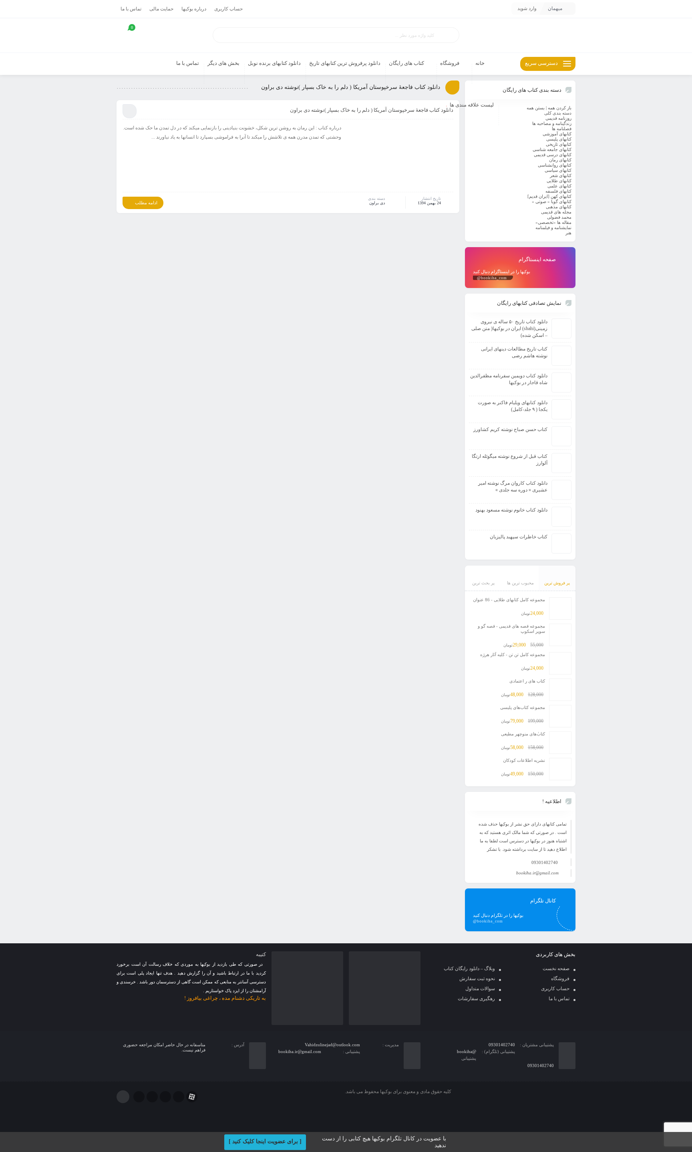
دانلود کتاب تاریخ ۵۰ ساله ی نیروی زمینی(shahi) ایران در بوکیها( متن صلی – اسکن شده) (509, 328)
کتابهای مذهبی (558, 206)
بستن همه (536, 107)
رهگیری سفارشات (476, 998)
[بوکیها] (520, 35)
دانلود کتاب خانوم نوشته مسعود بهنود (511, 510)
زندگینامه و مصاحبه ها (551, 123)
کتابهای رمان (560, 159)
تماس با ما (131, 9)
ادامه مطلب (146, 202)
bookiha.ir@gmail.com (537, 872)
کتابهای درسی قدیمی (552, 154)
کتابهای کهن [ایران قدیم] (549, 196)
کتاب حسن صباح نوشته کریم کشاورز (510, 429)
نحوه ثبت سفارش (477, 978)
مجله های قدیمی (556, 211)
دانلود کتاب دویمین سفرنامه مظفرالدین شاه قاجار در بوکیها (508, 379)
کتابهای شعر (560, 175)
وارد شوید (527, 8)
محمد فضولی (559, 217)
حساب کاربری (228, 9)
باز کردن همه (559, 107)
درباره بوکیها (193, 9)
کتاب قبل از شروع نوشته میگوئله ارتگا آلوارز (509, 459)
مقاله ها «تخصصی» (553, 222)
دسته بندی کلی (557, 113)
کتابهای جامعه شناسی (552, 149)
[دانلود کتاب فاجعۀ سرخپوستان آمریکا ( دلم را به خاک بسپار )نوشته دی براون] (401, 157)
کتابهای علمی (559, 185)
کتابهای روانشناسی (554, 165)
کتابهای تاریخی (558, 144)
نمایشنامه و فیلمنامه (553, 227)
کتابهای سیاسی (558, 170)
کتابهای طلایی (559, 180)
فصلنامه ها (561, 128)
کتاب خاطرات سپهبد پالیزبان (518, 536)
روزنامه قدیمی (558, 118)
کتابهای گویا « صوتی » (551, 201)
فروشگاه (560, 978)
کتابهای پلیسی (558, 139)
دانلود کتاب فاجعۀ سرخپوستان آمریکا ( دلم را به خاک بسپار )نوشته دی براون (371, 110)
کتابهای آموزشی (557, 133)
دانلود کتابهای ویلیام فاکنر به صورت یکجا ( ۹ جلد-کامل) (512, 406)
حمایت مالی (161, 9)
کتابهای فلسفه (558, 191)
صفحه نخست (556, 968)
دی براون (377, 203)
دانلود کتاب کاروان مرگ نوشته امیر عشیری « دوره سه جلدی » (512, 486)
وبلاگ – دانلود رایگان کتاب (469, 968)
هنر (568, 232)
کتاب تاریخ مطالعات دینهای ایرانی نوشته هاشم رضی (514, 352)
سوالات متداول (480, 988)
